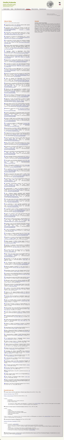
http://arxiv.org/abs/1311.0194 (23, 158)
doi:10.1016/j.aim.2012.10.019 (9, 185)
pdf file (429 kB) (18, 433)
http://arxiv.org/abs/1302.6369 (9, 171)
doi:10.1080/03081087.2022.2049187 (19, 61)
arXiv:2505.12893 (7, 30)
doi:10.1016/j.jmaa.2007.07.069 (10, 243)
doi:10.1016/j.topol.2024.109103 (22, 53)
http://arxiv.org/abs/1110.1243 (9, 186)
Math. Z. (16, 99)
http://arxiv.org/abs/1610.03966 (9, 116)
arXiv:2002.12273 (7, 66)
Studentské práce (42, 9)
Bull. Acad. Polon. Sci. (17, 246)
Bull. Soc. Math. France (12, 230)
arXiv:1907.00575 (17, 76)
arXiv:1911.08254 (7, 71)
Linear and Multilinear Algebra (22, 60)
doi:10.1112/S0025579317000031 (10, 115)
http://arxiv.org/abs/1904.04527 (23, 81)
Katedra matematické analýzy (9, 4)
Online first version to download (10, 38)
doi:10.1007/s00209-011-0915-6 (12, 201)
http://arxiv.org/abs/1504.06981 (19, 135)
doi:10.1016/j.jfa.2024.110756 (24, 42)
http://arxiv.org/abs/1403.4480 (9, 154)
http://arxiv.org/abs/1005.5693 (18, 211)
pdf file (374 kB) (37, 403)
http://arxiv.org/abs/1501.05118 (13, 140)
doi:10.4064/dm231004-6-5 (9, 56)
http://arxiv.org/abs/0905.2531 (9, 227)
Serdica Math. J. (21, 335)
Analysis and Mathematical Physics (21, 74)
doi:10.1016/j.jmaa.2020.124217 (10, 70)
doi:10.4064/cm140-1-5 (18, 166)
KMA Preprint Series (13, 286)
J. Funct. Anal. (13, 41)
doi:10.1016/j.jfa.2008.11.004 (9, 239)
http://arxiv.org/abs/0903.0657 (9, 256)
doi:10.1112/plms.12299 (25, 95)
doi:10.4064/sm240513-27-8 (24, 37)
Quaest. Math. (12, 138)
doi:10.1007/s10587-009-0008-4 (22, 264)
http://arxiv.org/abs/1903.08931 (9, 87)
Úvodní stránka (6, 9)
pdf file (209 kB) (32, 429)
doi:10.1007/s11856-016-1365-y (13, 134)
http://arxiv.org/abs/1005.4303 (19, 221)
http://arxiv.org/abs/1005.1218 (9, 216)
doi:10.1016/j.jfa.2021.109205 (19, 80)
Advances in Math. (13, 184)
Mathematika (6, 114)
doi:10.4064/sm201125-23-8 (11, 65)
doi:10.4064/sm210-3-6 (8, 180)
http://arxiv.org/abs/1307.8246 (15, 167)
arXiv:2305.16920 (9, 49)
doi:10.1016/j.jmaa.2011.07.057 (13, 190)
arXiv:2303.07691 (7, 52)
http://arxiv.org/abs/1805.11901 (22, 96)
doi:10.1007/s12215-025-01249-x (18, 48)
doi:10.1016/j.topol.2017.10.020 (23, 109)
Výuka (12, 9)
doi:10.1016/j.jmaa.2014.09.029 (10, 153)
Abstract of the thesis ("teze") (9, 393)
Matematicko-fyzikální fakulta (8, 5)
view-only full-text (24, 29)
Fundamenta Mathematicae (13, 254)
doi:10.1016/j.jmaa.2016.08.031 (12, 130)
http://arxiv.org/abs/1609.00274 (9, 121)
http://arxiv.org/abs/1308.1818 (9, 163)
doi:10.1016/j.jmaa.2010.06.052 (10, 215)
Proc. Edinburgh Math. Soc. (19, 209)
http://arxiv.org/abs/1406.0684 (9, 149)
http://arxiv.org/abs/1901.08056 (9, 92)
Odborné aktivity (35, 9)
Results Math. (12, 28)
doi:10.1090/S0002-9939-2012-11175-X (11, 196)
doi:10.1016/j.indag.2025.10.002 (10, 34)
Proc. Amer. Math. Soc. (9, 195)
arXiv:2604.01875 (17, 25)
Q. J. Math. (21, 119)
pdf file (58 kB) (15, 424)
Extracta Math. (19, 312)
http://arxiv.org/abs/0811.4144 (22, 235)
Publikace (28, 9)
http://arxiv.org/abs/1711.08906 (18, 101)
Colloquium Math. (20, 324)
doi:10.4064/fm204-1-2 (8, 255)
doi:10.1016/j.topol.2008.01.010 (10, 251)
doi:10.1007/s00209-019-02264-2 (10, 100)
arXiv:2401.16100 (7, 43)
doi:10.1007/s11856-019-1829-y (16, 105)
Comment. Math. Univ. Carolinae (18, 267)
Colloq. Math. (27, 165)
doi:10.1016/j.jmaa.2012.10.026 (19, 175)
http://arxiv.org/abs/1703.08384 (22, 106)
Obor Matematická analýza (20, 9)
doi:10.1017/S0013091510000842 (19, 210)
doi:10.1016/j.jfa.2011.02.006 (12, 205)
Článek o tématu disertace (8, 395)
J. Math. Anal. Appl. (12, 69)
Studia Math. (6, 37)
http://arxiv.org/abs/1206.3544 (18, 176)
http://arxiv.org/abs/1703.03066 (9, 110)
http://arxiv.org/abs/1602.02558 (13, 126)
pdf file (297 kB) (47, 416)
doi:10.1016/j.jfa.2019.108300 (9, 91)
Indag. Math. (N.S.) (8, 33)
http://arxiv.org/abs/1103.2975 (13, 197)
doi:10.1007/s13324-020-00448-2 (21, 75)
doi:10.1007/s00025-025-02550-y (10, 29)
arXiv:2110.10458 (12, 60)
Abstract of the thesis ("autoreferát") (10, 421)
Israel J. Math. (22, 104)
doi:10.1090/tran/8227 (8, 86)
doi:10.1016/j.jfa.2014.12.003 (9, 148)
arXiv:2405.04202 (19, 38)
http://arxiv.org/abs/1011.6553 (13, 206)
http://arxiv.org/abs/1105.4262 (13, 191)
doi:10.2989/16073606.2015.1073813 (10, 139)
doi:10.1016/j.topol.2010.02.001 (23, 234)
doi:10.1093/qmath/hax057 (11, 120)
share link (15, 33)
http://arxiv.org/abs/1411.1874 (22, 144)
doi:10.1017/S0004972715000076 (10, 170)
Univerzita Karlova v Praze (8, 6)
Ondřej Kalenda (9, 2)
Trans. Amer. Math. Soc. (9, 85)
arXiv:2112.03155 (7, 57)
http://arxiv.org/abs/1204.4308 (9, 181)
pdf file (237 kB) (17, 285)
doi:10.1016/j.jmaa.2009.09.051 (10, 226)
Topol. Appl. (13, 52)
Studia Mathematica (10, 355)
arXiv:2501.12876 (19, 34)
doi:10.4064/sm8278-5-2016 (24, 143)
